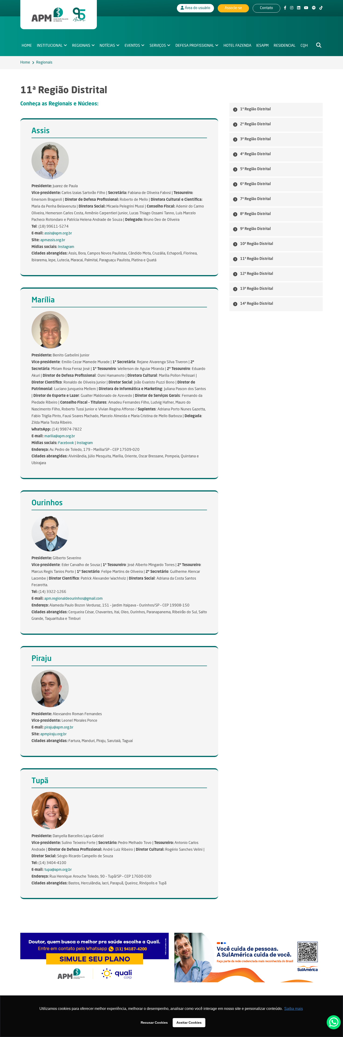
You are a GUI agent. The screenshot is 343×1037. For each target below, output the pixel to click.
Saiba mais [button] (293, 1009)
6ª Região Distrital (255, 184)
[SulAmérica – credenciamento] (248, 958)
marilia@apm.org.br (59, 436)
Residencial (284, 46)
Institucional (50, 46)
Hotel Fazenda (237, 46)
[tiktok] (321, 8)
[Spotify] (314, 8)
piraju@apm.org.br (58, 727)
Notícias (107, 46)
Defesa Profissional (194, 46)
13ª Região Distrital (256, 289)
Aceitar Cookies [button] (189, 1022)
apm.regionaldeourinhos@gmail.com (73, 599)
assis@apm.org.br (58, 233)
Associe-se (233, 8)
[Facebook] (285, 8)
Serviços (158, 46)
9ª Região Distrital (255, 229)
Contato (266, 8)
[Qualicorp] (94, 958)
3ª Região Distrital (255, 139)
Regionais (81, 46)
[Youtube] (306, 8)
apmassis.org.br (52, 240)
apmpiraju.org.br (53, 734)
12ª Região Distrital (256, 274)
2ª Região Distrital (255, 124)
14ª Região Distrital (256, 304)
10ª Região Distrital (256, 244)
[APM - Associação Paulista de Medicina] (59, 15)
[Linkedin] (298, 8)
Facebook (66, 443)
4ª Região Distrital (255, 154)
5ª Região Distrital (255, 169)
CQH (304, 46)
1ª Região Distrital (255, 109)
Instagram (66, 247)
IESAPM (262, 46)
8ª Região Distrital (255, 214)
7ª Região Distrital (255, 199)
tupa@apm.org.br (58, 870)
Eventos (132, 46)
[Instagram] (291, 8)
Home (27, 46)
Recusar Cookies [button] (154, 1022)
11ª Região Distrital (256, 259)
